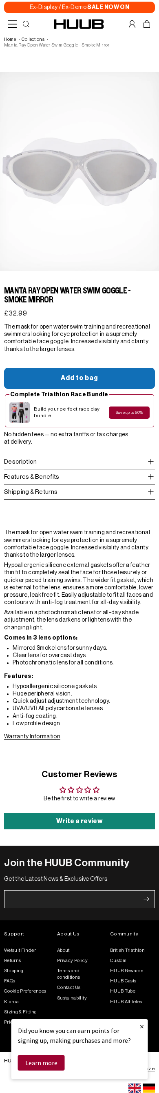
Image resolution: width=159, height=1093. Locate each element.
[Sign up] (146, 899)
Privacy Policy (72, 960)
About (63, 950)
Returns (12, 960)
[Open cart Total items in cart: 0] (146, 24)
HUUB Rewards (126, 971)
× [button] (142, 1026)
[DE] (149, 1088)
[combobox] (134, 1088)
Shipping (14, 971)
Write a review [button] (79, 821)
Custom (118, 960)
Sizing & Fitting (20, 1012)
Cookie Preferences (25, 991)
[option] (149, 1088)
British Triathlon (127, 950)
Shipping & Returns (30, 492)
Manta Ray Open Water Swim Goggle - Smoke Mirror (56, 45)
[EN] (134, 1088)
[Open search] (26, 24)
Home (10, 39)
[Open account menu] (132, 24)
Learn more (41, 1063)
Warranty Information (32, 737)
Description (20, 462)
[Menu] (12, 24)
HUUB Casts (123, 981)
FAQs (9, 981)
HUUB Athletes (126, 1002)
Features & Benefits (32, 477)
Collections (33, 39)
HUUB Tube (122, 991)
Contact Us (69, 987)
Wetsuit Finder (20, 950)
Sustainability (72, 998)
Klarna (11, 1002)
